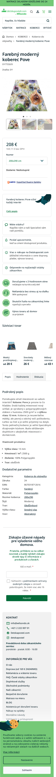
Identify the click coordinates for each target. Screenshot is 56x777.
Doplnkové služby (15, 681)
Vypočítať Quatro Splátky (28, 182)
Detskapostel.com (20, 632)
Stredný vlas (30, 509)
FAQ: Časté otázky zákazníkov (21, 677)
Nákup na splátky (15, 710)
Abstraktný (30, 514)
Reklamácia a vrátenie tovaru (21, 673)
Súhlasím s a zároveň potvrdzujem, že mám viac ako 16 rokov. (28, 585)
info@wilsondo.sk (20, 623)
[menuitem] (7, 28)
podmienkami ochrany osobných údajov (30, 582)
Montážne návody (15, 714)
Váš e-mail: (26, 566)
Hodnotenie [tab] (22, 376)
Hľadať (47, 20)
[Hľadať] (31, 12)
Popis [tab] (8, 376)
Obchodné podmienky (18, 685)
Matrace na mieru (15, 698)
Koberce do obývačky (35, 476)
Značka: (7, 69)
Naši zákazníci (13, 689)
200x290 (28, 497)
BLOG (9, 702)
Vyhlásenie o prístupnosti (19, 719)
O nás (9, 664)
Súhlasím (27, 770)
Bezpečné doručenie (17, 694)
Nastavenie (27, 759)
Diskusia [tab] (38, 376)
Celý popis (11, 211)
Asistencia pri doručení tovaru (22, 706)
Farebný (28, 489)
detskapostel (17, 637)
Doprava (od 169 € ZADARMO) (21, 669)
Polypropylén (31, 493)
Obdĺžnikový (30, 505)
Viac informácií (11, 752)
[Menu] (50, 12)
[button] (23, 116)
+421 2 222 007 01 (20, 628)
